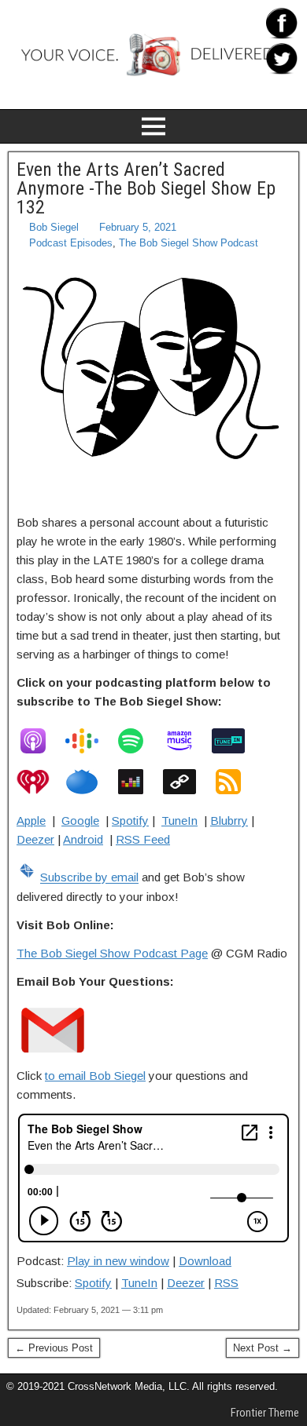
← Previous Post (54, 1348)
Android (83, 839)
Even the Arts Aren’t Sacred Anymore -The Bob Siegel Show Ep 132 (146, 188)
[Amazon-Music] (187, 740)
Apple (31, 820)
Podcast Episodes (71, 243)
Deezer (35, 839)
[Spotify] (138, 740)
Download (205, 1260)
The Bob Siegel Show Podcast (188, 243)
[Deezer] (138, 781)
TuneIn (179, 820)
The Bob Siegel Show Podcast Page (112, 953)
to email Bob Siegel (95, 1075)
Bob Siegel (54, 227)
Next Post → (262, 1348)
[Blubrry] (89, 781)
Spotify (130, 820)
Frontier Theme (265, 1413)
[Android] (187, 781)
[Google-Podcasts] (89, 740)
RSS (226, 1282)
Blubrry (229, 820)
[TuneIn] (236, 740)
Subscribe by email (89, 877)
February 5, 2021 (137, 227)
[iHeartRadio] (41, 781)
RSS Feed (143, 839)
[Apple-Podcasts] (41, 740)
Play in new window (118, 1260)
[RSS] (236, 781)
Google (80, 820)
